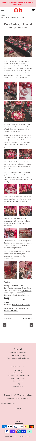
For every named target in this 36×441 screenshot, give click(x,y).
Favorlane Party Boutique (21, 304)
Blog (10, 15)
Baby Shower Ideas (11, 310)
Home (3, 15)
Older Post (9, 318)
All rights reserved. (24, 436)
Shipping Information (18, 353)
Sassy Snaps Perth (20, 66)
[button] (19, 421)
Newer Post (26, 318)
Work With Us (18, 373)
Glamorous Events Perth (22, 288)
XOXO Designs (26, 290)
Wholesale (18, 370)
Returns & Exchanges (18, 355)
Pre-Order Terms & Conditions (18, 376)
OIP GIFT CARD (18, 386)
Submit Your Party (18, 378)
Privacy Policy (18, 381)
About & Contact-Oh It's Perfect (18, 358)
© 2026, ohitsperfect (10, 436)
